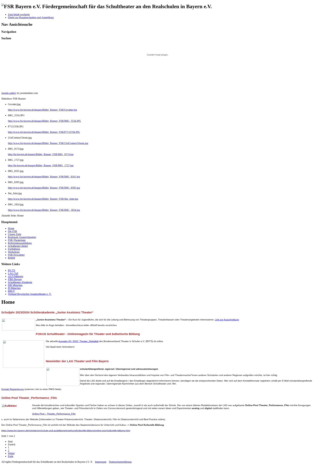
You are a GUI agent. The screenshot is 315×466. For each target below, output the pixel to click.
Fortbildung (14, 249)
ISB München (15, 285)
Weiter (11, 453)
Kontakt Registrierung (12, 389)
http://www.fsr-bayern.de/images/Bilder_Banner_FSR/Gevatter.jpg (42, 109)
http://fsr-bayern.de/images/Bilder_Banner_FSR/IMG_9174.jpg (41, 154)
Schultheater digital (18, 246)
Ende (10, 456)
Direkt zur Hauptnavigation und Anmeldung (31, 17)
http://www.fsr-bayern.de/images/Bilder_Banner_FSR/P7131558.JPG (44, 132)
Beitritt (11, 257)
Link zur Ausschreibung (227, 319)
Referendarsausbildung (20, 243)
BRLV (11, 291)
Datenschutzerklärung (120, 461)
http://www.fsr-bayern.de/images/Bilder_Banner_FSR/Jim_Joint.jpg (43, 198)
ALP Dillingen (15, 276)
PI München (14, 288)
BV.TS (11, 270)
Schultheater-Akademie (20, 282)
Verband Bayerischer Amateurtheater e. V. (29, 294)
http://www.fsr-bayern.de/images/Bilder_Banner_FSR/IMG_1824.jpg (44, 210)
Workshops (14, 252)
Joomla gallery (8, 93)
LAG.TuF (13, 273)
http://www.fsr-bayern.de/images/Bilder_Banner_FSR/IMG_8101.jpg (44, 176)
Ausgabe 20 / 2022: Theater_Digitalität (78, 341)
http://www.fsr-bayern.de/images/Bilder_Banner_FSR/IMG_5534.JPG (44, 121)
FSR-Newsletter (16, 254)
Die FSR (12, 231)
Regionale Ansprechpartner (22, 237)
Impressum (100, 461)
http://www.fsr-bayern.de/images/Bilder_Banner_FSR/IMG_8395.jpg (44, 187)
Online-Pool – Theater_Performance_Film (54, 413)
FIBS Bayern (15, 279)
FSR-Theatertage (17, 240)
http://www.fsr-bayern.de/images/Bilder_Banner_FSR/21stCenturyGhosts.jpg (48, 143)
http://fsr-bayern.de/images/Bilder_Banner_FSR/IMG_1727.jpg (41, 165)
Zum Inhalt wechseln (19, 14)
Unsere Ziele (14, 234)
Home (11, 228)
